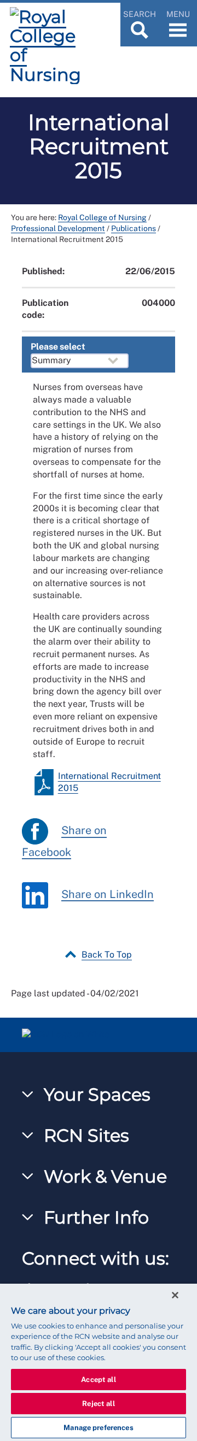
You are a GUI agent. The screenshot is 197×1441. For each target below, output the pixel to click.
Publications (133, 228)
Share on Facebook (64, 841)
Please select (58, 346)
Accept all (98, 1379)
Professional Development (58, 228)
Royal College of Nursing (102, 217)
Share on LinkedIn (107, 894)
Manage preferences (98, 1428)
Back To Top (107, 954)
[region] (98, 1362)
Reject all (98, 1403)
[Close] (175, 1295)
